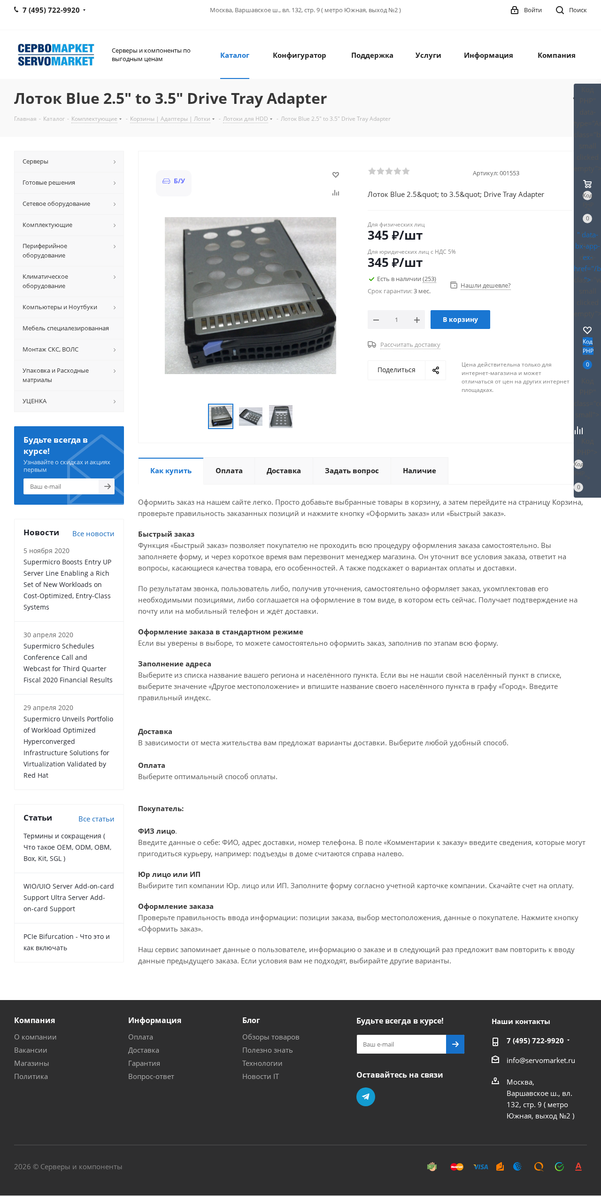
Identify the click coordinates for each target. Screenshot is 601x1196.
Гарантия (144, 1063)
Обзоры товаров (271, 1036)
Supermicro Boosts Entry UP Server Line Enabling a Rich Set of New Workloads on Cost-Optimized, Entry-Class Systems (67, 584)
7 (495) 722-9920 (535, 1040)
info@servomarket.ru (541, 1060)
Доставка (143, 1050)
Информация (154, 1020)
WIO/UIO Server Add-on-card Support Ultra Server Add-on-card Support (68, 897)
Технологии (262, 1063)
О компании (35, 1036)
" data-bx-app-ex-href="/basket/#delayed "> (587, 257)
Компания (34, 1020)
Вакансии (30, 1050)
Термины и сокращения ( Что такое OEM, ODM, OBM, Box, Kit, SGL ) (67, 847)
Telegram (365, 1096)
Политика (31, 1076)
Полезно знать (267, 1050)
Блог (251, 1020)
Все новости (93, 533)
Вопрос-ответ (151, 1076)
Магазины (31, 1063)
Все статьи (96, 818)
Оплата (140, 1036)
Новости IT (260, 1076)
